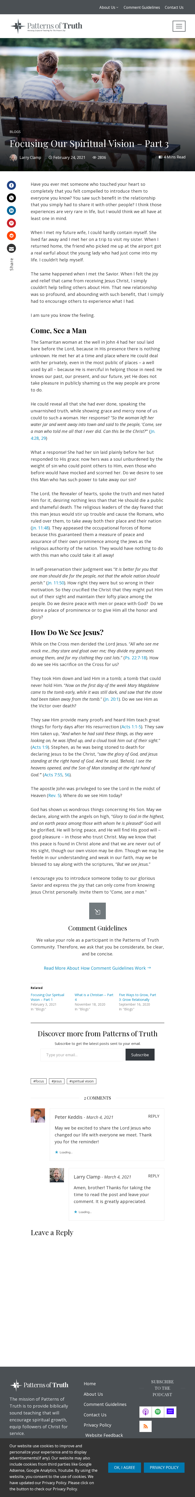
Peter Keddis (69, 1117)
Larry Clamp (87, 1177)
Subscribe (140, 1054)
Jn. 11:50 (56, 583)
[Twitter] (11, 197)
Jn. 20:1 (112, 699)
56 (67, 775)
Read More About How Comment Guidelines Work (95, 968)
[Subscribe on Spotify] (158, 1412)
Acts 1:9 (40, 747)
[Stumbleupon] (11, 235)
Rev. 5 (54, 795)
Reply (153, 1116)
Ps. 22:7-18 (135, 657)
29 (43, 438)
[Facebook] (11, 185)
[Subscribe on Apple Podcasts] (145, 1412)
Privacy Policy (164, 1467)
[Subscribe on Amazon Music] (170, 1412)
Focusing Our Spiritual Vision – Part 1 (47, 997)
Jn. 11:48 (40, 528)
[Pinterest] (11, 223)
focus (39, 1081)
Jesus (58, 1081)
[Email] (11, 248)
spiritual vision (83, 1081)
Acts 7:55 (53, 775)
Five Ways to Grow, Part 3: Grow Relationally (137, 997)
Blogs (15, 131)
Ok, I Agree (124, 1467)
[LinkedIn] (11, 210)
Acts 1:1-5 (131, 726)
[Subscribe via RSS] (145, 1426)
